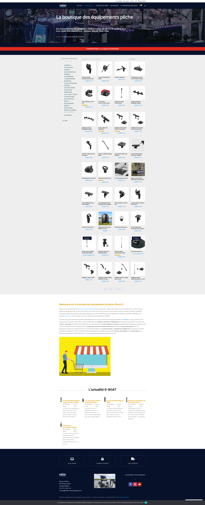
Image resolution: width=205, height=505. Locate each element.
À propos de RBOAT (102, 5)
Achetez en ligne (69, 316)
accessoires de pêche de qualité (85, 309)
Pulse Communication (122, 497)
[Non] (203, 502)
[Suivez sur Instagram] (135, 484)
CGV (136, 1)
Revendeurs (115, 5)
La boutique (88, 5)
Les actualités (119, 1)
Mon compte (126, 1)
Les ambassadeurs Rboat (129, 5)
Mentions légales (142, 1)
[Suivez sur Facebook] (131, 484)
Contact (132, 1)
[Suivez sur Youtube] (139, 484)
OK (146, 502)
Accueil (79, 5)
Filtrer (64, 121)
